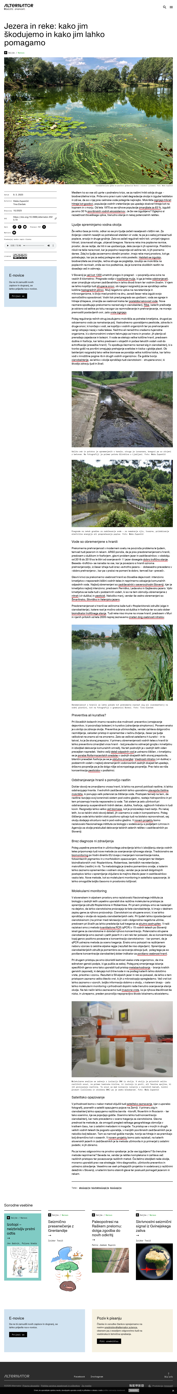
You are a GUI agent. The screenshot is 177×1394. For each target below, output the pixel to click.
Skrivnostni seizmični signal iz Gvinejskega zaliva (153, 1226)
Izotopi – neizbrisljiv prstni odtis (21, 1229)
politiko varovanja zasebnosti (114, 1390)
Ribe (146, 305)
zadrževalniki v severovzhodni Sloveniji (141, 584)
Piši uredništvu (109, 1341)
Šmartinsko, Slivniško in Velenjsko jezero (96, 599)
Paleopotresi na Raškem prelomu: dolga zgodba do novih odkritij (107, 1228)
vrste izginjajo (118, 312)
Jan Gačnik (13, 1243)
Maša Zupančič (21, 201)
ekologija (84, 1187)
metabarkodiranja (139, 967)
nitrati (75, 596)
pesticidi (100, 596)
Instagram (97, 1376)
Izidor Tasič (55, 1240)
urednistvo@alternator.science (120, 1327)
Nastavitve (134, 1390)
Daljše (11, 52)
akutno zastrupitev (150, 924)
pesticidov (94, 770)
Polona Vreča (29, 1243)
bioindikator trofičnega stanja (89, 613)
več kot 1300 (94, 275)
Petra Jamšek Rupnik (104, 1244)
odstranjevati (160, 279)
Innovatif (168, 1386)
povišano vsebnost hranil (152, 954)
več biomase (114, 809)
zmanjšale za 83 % (150, 207)
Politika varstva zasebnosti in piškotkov (60, 1385)
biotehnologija (100, 1187)
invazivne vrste (130, 990)
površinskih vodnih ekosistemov (106, 211)
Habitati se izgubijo (150, 257)
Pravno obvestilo (31, 1385)
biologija (115, 1187)
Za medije (86, 1385)
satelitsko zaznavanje (139, 1104)
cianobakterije (80, 360)
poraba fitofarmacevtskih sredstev (98, 755)
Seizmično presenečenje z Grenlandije (61, 1226)
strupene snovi (105, 286)
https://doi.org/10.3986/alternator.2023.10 (33, 218)
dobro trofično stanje (155, 559)
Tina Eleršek (19, 204)
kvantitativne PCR (110, 927)
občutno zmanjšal (122, 759)
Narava (21, 52)
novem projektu (143, 820)
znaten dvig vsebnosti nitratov (146, 617)
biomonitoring (80, 855)
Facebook (79, 1376)
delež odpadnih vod (122, 752)
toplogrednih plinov (92, 290)
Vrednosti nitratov (145, 759)
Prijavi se (18, 295)
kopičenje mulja (126, 279)
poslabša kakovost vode (143, 301)
